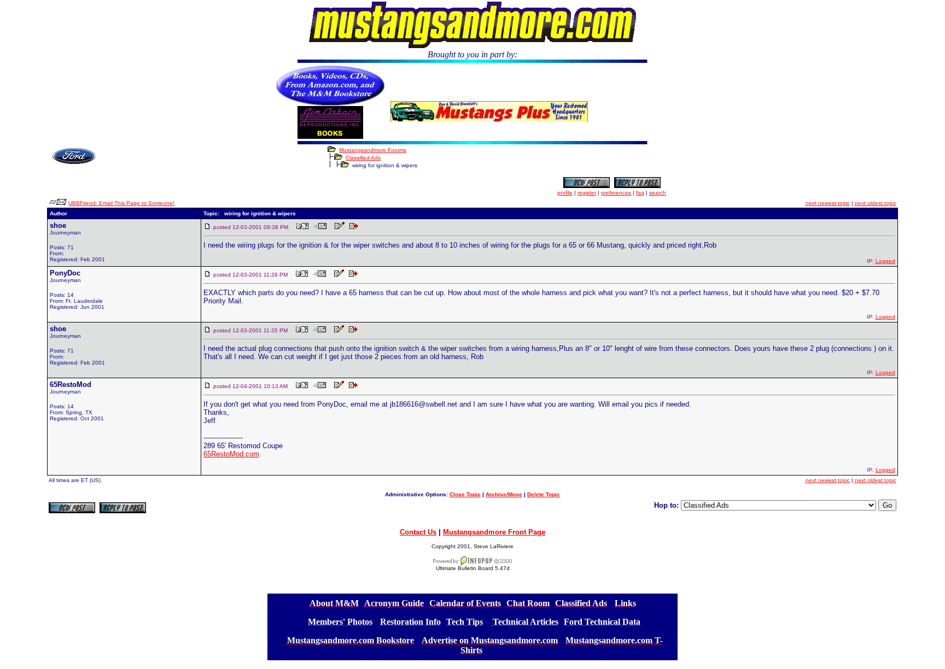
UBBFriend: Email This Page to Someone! (121, 203)
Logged (885, 261)
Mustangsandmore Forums (372, 150)
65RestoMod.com (231, 454)
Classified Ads (363, 158)
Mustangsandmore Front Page (494, 532)
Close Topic (465, 494)
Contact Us (418, 532)
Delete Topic (543, 494)
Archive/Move (504, 494)
